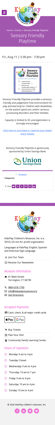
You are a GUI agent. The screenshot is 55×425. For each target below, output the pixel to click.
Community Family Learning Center (27, 340)
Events (18, 30)
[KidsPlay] (27, 8)
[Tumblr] (30, 186)
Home (10, 30)
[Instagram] (30, 410)
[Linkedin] (34, 186)
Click (6, 130)
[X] (18, 186)
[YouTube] (36, 410)
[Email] (13, 186)
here (11, 130)
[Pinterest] (26, 186)
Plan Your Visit (16, 335)
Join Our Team (16, 257)
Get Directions (16, 295)
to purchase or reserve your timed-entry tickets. (33, 132)
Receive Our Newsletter (21, 262)
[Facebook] (22, 186)
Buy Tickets (14, 329)
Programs (22, 174)
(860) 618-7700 (16, 287)
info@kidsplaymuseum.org (22, 291)
